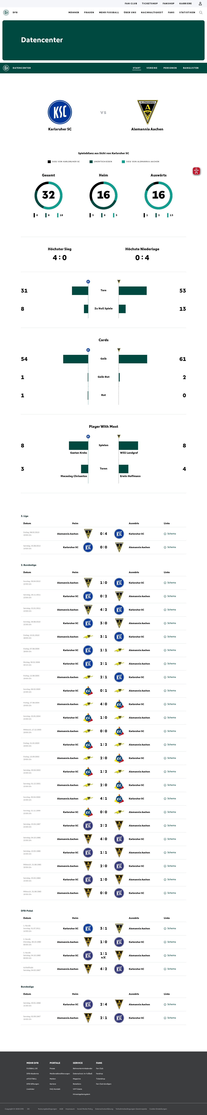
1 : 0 (103, 583)
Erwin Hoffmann (130, 476)
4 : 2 (103, 610)
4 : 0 (103, 704)
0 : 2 (103, 596)
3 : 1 (103, 637)
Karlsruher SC (136, 534)
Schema (171, 533)
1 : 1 (103, 650)
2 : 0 (103, 758)
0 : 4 (103, 534)
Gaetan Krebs (78, 453)
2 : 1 (103, 664)
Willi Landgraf (129, 453)
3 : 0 (103, 623)
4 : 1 (103, 798)
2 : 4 (103, 1004)
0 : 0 (103, 547)
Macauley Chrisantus (74, 476)
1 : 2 (103, 745)
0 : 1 (103, 691)
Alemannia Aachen (67, 534)
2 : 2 (103, 825)
